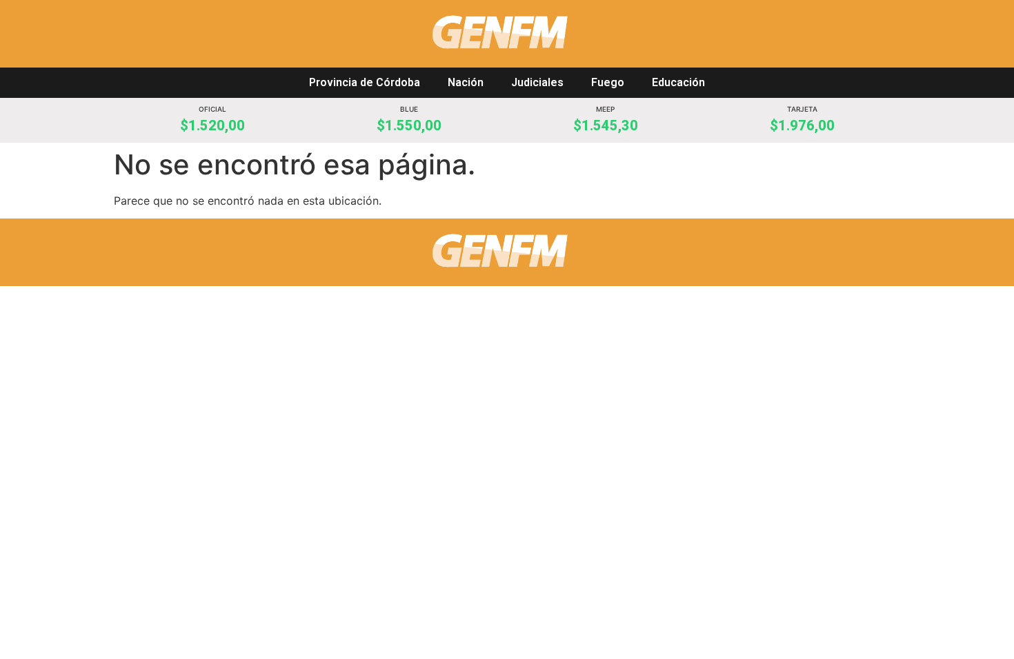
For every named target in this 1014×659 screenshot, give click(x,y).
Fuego (607, 82)
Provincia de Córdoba (364, 82)
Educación (678, 82)
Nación (466, 82)
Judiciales (537, 82)
